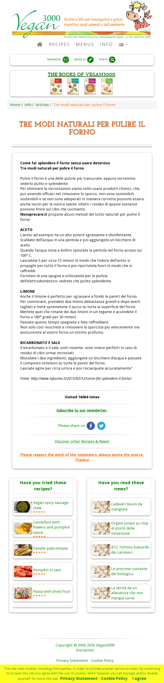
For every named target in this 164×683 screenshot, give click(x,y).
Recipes (59, 44)
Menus (85, 44)
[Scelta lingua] (123, 44)
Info (106, 44)
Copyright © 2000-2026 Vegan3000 (85, 645)
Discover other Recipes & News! (82, 441)
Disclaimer (85, 650)
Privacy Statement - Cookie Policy (94, 678)
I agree (139, 678)
